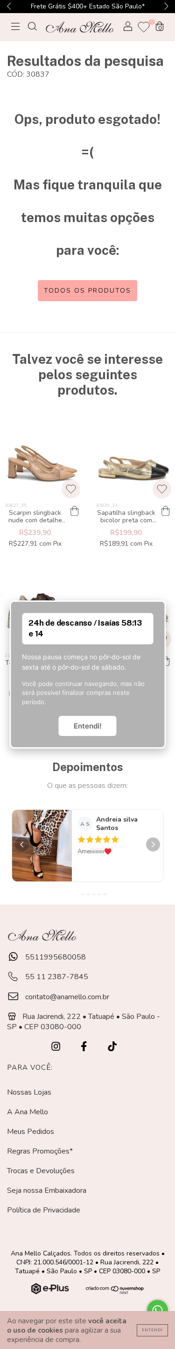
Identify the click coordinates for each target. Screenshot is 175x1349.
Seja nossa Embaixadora (46, 1190)
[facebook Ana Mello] (84, 1046)
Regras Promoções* (40, 1151)
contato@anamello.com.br (67, 997)
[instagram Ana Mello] (56, 1046)
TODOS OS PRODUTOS (87, 290)
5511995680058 (54, 957)
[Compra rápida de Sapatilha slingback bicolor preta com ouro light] (165, 511)
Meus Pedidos (30, 1131)
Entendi (152, 1330)
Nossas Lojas (29, 1092)
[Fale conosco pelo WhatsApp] (157, 1310)
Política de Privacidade (43, 1210)
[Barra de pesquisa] (32, 27)
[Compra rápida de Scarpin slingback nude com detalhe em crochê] (74, 511)
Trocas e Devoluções (41, 1171)
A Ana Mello (27, 1112)
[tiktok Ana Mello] (112, 1046)
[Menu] (15, 27)
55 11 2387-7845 (55, 977)
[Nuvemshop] (51, 1292)
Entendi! (88, 725)
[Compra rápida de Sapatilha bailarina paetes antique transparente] (165, 661)
